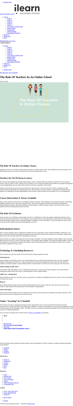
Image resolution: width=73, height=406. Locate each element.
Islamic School (11, 28)
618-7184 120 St (12, 391)
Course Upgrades (8, 379)
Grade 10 (9, 22)
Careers (6, 381)
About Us (6, 34)
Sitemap (6, 400)
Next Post (16, 327)
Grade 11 (9, 23)
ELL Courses (7, 378)
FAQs (5, 38)
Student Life (7, 36)
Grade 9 (9, 20)
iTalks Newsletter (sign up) (11, 382)
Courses (6, 17)
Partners (6, 364)
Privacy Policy (8, 397)
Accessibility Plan (9, 384)
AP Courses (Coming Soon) (15, 26)
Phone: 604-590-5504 (10, 393)
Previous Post (13, 324)
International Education (13, 33)
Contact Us (7, 394)
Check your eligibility (35, 312)
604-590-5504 (4, 41)
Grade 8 (9, 18)
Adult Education (11, 31)
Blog (5, 367)
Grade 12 (9, 25)
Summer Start (11, 30)
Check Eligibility (11, 41)
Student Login (8, 2)
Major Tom (31, 403)
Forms (5, 374)
